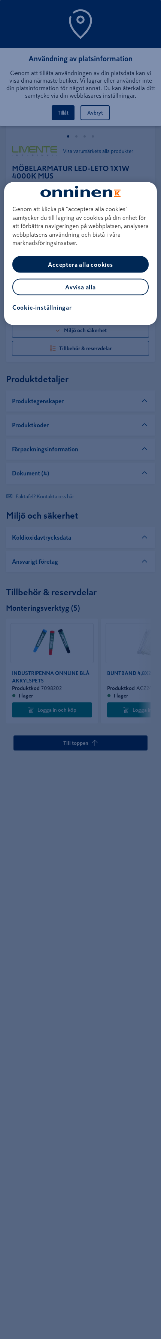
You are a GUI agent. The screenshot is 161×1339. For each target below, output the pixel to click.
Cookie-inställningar (42, 307)
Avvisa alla (80, 287)
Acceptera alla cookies (80, 265)
